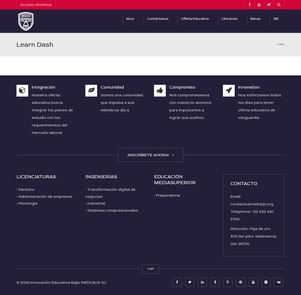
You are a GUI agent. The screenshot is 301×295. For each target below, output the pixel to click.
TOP (150, 269)
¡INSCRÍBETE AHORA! (149, 154)
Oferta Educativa (195, 19)
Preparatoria (168, 195)
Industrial (96, 203)
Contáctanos (157, 19)
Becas (255, 19)
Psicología (27, 203)
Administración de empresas (45, 196)
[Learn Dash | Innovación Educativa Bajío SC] (25, 21)
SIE (276, 19)
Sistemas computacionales (112, 210)
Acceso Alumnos (36, 4)
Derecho (26, 189)
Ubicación (230, 19)
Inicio (130, 19)
